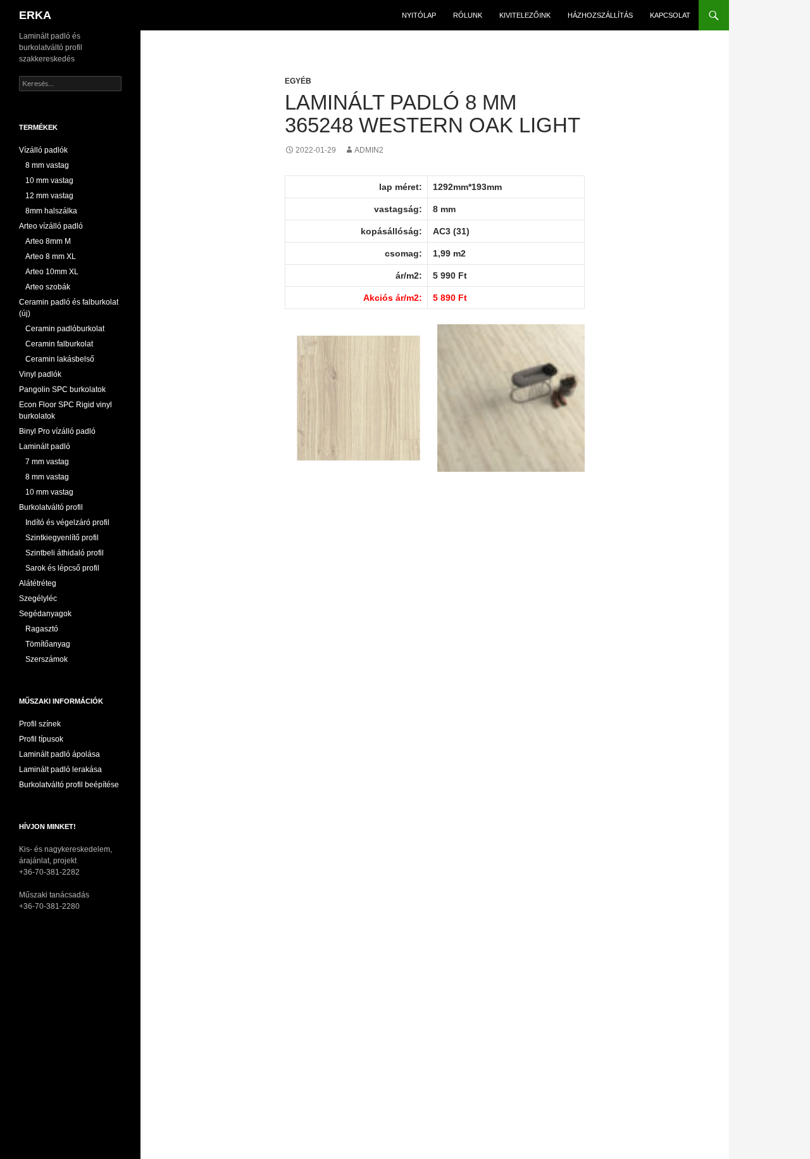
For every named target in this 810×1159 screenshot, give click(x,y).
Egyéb (298, 81)
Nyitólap (419, 15)
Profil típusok (41, 739)
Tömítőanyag (47, 644)
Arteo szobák (47, 286)
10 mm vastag (49, 180)
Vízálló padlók (43, 150)
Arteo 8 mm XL (50, 256)
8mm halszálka (51, 210)
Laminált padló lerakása (60, 769)
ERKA (35, 15)
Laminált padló (44, 446)
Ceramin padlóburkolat (64, 328)
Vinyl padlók (40, 374)
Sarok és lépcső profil (62, 568)
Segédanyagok (45, 613)
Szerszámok (46, 659)
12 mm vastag (49, 195)
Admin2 (368, 150)
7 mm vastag (47, 461)
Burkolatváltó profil (51, 507)
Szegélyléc (38, 598)
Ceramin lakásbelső (59, 359)
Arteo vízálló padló (51, 226)
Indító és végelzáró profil (67, 522)
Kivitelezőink (525, 15)
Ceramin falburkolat (59, 343)
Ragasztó (41, 628)
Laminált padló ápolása (59, 754)
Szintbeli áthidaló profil (64, 552)
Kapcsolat (670, 15)
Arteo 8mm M (48, 241)
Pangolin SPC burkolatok (62, 389)
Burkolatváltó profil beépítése (69, 784)
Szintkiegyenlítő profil (62, 537)
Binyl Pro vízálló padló (57, 431)
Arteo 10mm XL (51, 271)
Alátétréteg (37, 583)
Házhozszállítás (600, 15)
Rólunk (467, 15)
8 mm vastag (47, 165)
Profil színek (40, 723)
